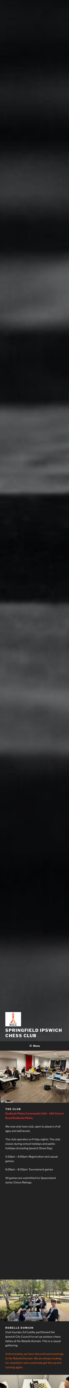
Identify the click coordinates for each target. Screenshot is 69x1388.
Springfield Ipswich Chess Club (33, 1033)
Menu (36, 1045)
